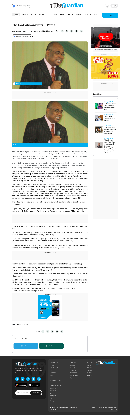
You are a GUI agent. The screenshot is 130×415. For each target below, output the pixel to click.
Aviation (52, 365)
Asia (51, 378)
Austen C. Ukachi (23, 324)
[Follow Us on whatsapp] (39, 379)
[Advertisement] (105, 189)
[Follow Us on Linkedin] (33, 379)
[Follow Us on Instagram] (28, 379)
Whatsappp (52, 346)
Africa (51, 375)
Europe (72, 365)
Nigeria (72, 378)
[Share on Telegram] (76, 31)
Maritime (90, 375)
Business (52, 15)
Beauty (72, 368)
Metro (33, 15)
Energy (52, 370)
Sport (62, 15)
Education (73, 370)
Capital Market (54, 368)
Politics (42, 15)
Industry (89, 370)
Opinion (79, 15)
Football (89, 368)
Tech (87, 15)
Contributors (54, 362)
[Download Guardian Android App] (21, 384)
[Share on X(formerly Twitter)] (67, 31)
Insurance (90, 373)
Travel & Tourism (55, 385)
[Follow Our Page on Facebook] (17, 379)
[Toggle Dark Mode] (114, 5)
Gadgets (53, 396)
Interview (53, 391)
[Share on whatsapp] (71, 31)
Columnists (74, 375)
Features (90, 362)
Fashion (89, 365)
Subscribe (36, 393)
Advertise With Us (62, 407)
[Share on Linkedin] (81, 31)
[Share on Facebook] (62, 31)
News (24, 15)
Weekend (53, 388)
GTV (95, 15)
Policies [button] (72, 407)
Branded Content (56, 380)
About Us (52, 407)
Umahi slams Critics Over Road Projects (109, 118)
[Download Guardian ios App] (34, 384)
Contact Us (53, 409)
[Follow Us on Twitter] (23, 379)
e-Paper (110, 15)
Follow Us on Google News (23, 6)
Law (51, 398)
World (89, 378)
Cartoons (73, 373)
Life (69, 15)
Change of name (55, 401)
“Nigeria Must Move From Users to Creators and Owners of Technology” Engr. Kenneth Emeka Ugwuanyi (110, 146)
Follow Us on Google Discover (24, 36)
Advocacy (53, 373)
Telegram (27, 346)
